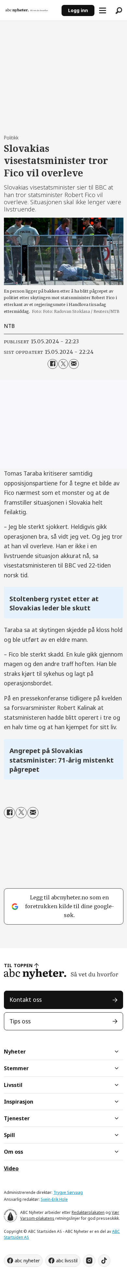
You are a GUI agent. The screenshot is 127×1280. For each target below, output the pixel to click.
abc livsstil (67, 1260)
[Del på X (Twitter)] (63, 364)
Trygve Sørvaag (68, 1192)
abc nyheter (27, 1260)
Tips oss (20, 1021)
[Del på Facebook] (53, 364)
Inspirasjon (18, 1101)
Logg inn (78, 10)
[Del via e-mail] (74, 364)
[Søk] (119, 10)
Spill (9, 1135)
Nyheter (15, 1051)
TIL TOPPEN (18, 965)
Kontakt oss (25, 999)
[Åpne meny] (102, 10)
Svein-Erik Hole (54, 1199)
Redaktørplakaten (88, 1212)
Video (11, 1168)
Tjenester (17, 1118)
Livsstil (13, 1085)
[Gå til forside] (31, 10)
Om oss (13, 1151)
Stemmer (16, 1068)
